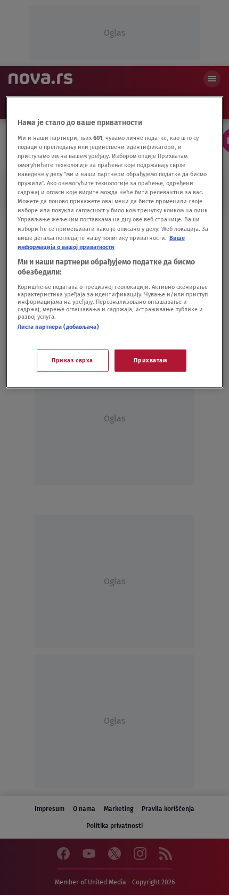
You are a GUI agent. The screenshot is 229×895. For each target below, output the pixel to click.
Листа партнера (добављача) (58, 326)
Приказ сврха (72, 360)
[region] (115, 242)
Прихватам (150, 360)
